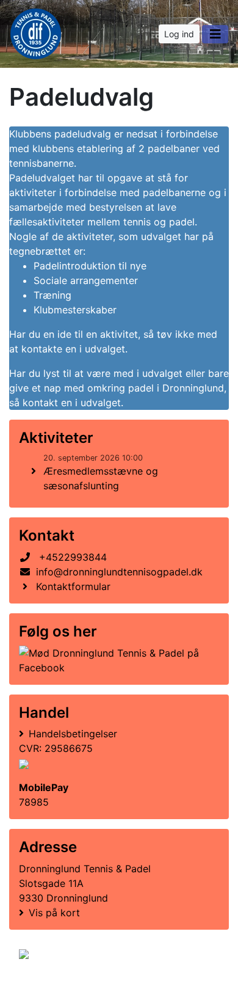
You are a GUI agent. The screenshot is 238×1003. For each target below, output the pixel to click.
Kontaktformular (73, 586)
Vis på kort (54, 912)
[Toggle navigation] (215, 34)
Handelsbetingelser (73, 734)
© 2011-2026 (44, 986)
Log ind (179, 34)
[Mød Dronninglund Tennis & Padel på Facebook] (116, 660)
